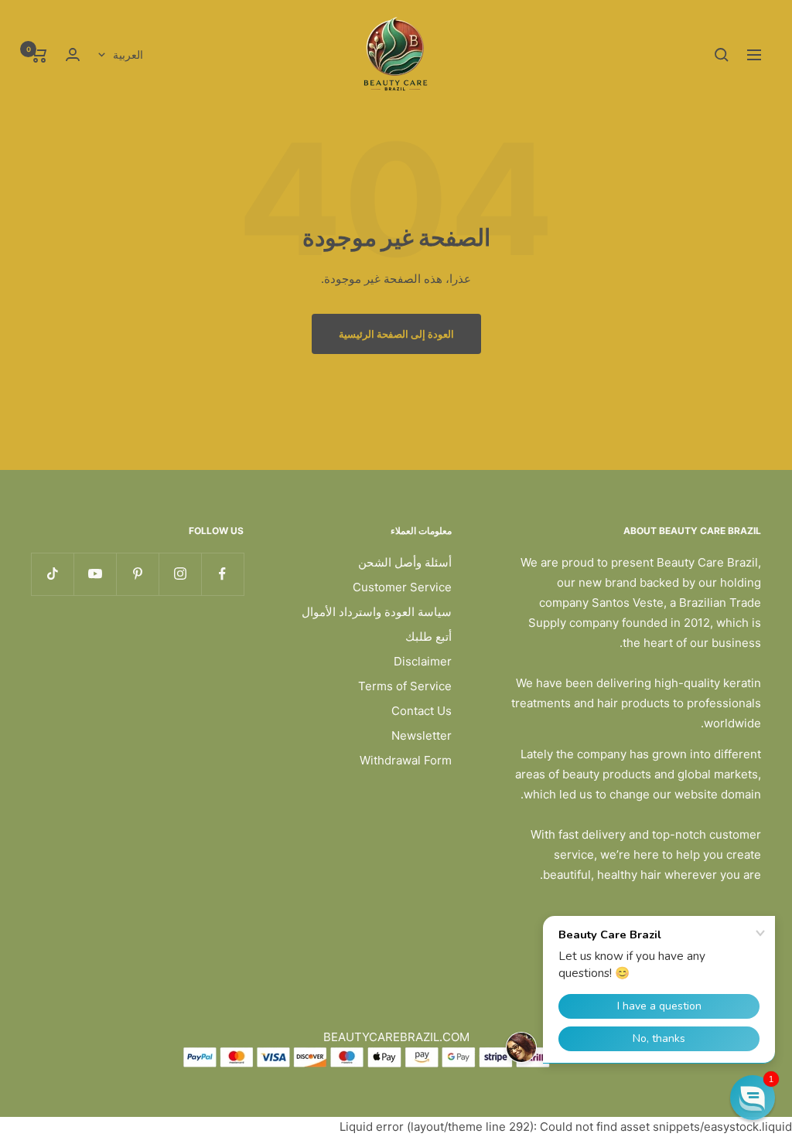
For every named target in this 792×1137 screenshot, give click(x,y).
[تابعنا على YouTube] (94, 574)
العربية (128, 54)
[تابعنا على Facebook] (222, 574)
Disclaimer (423, 661)
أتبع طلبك (428, 636)
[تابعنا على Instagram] (180, 574)
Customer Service (402, 587)
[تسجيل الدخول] (73, 54)
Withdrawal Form (406, 760)
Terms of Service (405, 686)
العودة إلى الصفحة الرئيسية (396, 334)
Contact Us (421, 710)
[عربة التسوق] (39, 55)
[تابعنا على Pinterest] (137, 574)
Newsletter (421, 735)
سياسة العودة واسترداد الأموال (377, 611)
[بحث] (722, 55)
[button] (752, 1097)
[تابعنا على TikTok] (52, 574)
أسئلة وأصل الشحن (405, 562)
